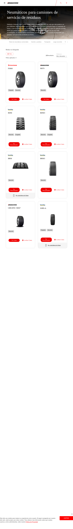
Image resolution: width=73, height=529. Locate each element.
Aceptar (66, 518)
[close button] (72, 514)
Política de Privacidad (22, 522)
